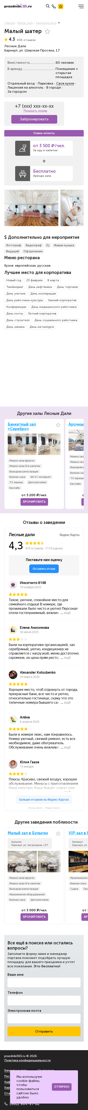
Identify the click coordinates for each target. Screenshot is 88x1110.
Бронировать (34, 502)
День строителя (17, 320)
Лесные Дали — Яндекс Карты (44, 808)
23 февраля (34, 280)
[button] (9, 208)
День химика (15, 327)
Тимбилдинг (14, 287)
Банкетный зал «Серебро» (22, 426)
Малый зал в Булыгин (28, 833)
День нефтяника (40, 287)
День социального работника (55, 320)
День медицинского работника (53, 307)
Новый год (13, 280)
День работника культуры (24, 300)
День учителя (15, 293)
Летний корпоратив (42, 313)
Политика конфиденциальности (27, 1060)
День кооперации (43, 293)
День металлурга (41, 327)
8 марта (53, 280)
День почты (14, 313)
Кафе (8, 1082)
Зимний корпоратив (62, 300)
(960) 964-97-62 (25, 1104)
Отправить (44, 1031)
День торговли (67, 287)
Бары (8, 1087)
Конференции (16, 307)
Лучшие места (60, 6)
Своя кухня (65, 83)
